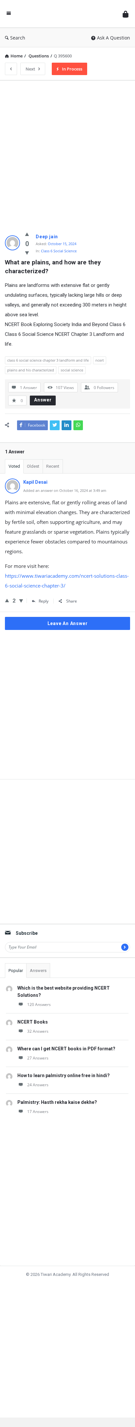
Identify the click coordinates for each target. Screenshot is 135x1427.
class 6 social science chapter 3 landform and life (48, 360)
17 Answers (37, 1111)
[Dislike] (27, 253)
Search (17, 38)
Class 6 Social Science (59, 250)
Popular (16, 970)
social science (72, 370)
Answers (38, 970)
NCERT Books (32, 1022)
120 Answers (39, 1004)
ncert (99, 360)
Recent (52, 466)
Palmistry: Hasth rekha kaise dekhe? (57, 1102)
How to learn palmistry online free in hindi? (63, 1075)
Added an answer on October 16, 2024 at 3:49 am (64, 490)
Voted (14, 466)
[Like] (27, 234)
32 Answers (37, 1031)
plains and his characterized (30, 370)
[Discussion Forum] (66, 14)
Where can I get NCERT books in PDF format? (66, 1048)
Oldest (33, 466)
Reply (43, 601)
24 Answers (37, 1085)
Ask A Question (113, 38)
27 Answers (37, 1058)
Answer (43, 399)
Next (30, 69)
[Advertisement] (67, 153)
